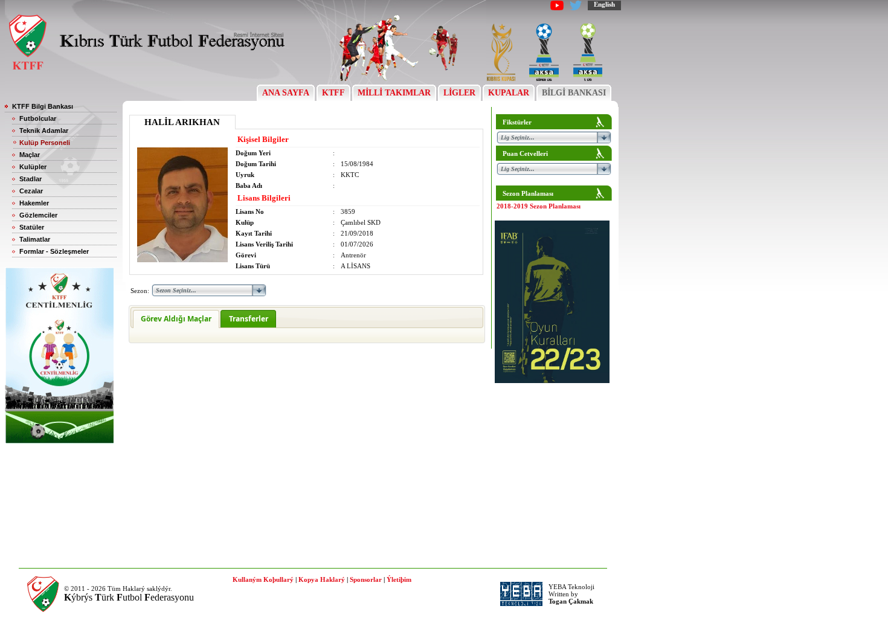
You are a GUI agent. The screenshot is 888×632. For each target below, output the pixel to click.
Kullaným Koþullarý (263, 579)
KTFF (333, 92)
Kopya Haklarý (321, 579)
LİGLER (459, 92)
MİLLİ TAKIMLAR (394, 92)
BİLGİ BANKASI (573, 92)
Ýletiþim (399, 579)
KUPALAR (509, 92)
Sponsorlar (366, 579)
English (604, 4)
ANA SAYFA (286, 92)
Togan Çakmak (571, 601)
